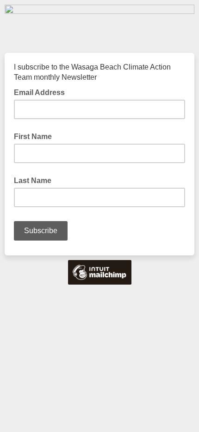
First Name (33, 136)
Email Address (42, 92)
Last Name (32, 180)
